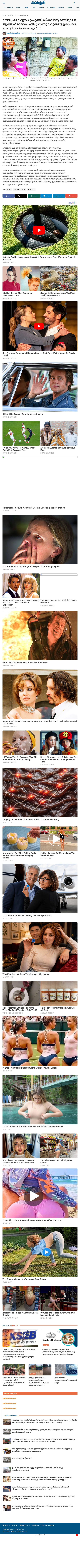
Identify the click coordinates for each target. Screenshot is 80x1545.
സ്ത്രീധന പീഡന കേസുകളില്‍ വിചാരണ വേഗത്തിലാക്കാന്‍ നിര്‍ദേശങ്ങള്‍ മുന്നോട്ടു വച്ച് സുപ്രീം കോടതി (43, 1497)
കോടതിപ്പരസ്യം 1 (9, 1398)
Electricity (31, 189)
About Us (5, 1525)
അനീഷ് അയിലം (13, 33)
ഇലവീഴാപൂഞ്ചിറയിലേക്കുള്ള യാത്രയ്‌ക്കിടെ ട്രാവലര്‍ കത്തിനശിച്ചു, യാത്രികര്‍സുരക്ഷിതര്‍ (37, 1469)
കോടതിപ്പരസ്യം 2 (9, 1403)
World (41, 8)
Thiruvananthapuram (22, 15)
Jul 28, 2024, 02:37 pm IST (28, 33)
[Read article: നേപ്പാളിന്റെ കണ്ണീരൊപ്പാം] (7, 1460)
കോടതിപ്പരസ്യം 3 (9, 1408)
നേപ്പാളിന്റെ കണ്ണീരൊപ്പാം (22, 1458)
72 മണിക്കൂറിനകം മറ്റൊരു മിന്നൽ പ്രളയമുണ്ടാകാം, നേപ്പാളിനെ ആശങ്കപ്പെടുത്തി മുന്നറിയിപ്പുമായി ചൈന (43, 1431)
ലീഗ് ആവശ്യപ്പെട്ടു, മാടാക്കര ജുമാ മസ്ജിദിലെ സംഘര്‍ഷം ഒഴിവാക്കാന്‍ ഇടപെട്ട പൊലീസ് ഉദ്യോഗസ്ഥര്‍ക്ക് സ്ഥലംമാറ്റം (42, 1450)
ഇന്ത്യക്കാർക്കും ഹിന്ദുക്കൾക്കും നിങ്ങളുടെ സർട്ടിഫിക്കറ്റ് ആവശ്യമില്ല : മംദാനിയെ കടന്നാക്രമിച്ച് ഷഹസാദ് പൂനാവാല (42, 1507)
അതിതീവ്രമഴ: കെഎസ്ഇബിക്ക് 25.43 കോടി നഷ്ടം (66, 1380)
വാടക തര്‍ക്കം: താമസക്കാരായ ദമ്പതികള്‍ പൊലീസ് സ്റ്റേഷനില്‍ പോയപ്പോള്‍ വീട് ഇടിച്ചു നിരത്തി (13, 1381)
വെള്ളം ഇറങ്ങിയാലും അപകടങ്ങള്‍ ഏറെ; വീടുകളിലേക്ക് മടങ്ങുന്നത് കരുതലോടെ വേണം (38, 1381)
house (9, 189)
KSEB (23, 189)
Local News (11, 15)
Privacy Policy (35, 1525)
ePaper (18, 8)
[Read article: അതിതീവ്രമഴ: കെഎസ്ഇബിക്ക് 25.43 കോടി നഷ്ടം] (66, 1369)
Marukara (51, 8)
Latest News (8, 8)
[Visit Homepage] (38, 3)
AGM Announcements (48, 1525)
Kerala (27, 8)
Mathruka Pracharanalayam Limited (13, 1529)
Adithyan (17, 189)
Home (4, 15)
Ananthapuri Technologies (19, 1531)
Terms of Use (24, 1525)
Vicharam (61, 8)
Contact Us (14, 1525)
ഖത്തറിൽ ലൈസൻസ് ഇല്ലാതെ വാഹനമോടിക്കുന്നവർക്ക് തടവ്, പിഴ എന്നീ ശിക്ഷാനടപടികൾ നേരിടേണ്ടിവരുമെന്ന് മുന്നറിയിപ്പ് (40, 1488)
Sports (70, 8)
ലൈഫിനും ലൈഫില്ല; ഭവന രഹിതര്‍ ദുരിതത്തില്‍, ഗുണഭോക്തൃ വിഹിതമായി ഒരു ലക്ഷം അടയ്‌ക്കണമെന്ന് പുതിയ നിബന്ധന (58, 1351)
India (34, 8)
